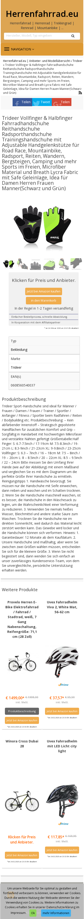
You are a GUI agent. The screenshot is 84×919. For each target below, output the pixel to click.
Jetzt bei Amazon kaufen (43, 291)
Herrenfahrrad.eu (42, 14)
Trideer (77, 61)
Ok (33, 913)
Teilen (26, 102)
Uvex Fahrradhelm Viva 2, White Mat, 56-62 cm (62, 607)
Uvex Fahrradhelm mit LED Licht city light (62, 746)
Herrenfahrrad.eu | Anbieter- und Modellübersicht (36, 61)
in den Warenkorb (43, 301)
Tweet (45, 102)
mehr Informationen (56, 913)
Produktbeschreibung (22, 711)
